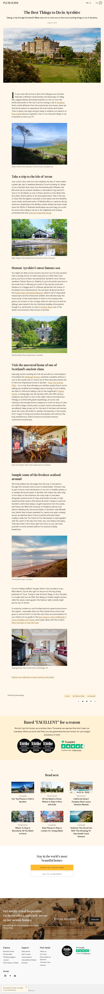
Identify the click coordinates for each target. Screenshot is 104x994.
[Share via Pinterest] (91, 701)
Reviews (25, 963)
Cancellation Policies (29, 960)
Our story (43, 954)
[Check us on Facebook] (10, 976)
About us (43, 951)
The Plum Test (45, 962)
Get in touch (26, 954)
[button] (10, 2)
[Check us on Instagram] (5, 976)
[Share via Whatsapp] (86, 701)
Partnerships (7, 954)
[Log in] (98, 3)
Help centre (26, 951)
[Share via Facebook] (78, 701)
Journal (6, 960)
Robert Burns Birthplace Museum (29, 292)
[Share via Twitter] (82, 701)
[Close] (26, 987)
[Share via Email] (95, 701)
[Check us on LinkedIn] (15, 976)
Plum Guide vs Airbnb (10, 963)
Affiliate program (9, 957)
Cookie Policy (11, 990)
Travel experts (27, 957)
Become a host (8, 951)
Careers (43, 965)
